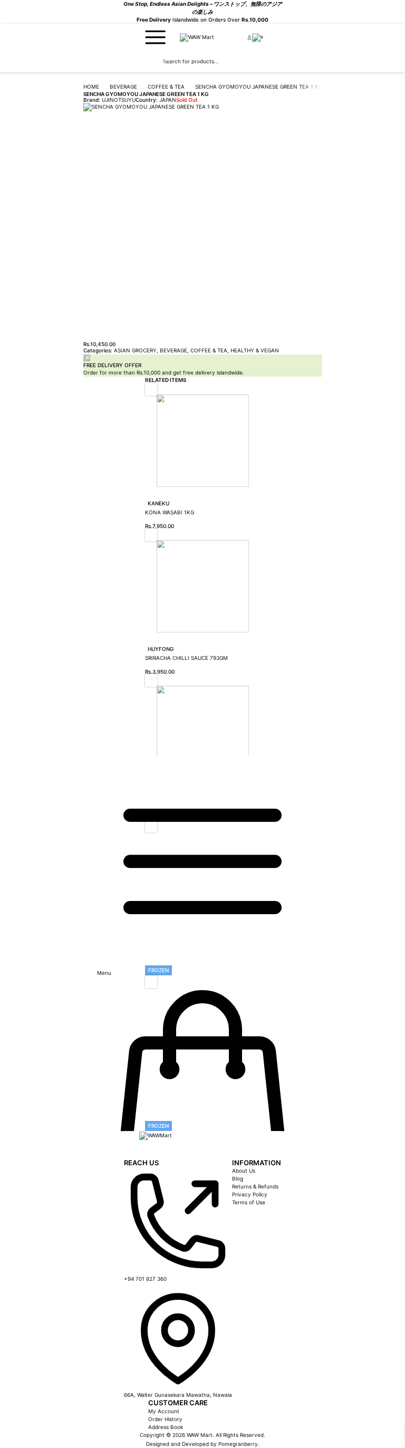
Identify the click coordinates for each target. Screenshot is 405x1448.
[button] (151, 389)
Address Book (165, 1427)
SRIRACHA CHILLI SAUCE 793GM (186, 658)
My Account (163, 1411)
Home (91, 86)
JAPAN (167, 100)
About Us (243, 1170)
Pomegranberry (238, 1444)
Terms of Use (248, 1202)
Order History (165, 1419)
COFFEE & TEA (166, 86)
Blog (237, 1178)
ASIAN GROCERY (135, 350)
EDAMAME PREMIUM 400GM (181, 1104)
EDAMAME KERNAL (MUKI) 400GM (189, 949)
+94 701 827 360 (145, 1279)
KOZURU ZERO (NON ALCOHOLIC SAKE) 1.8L (203, 803)
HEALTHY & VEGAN (254, 350)
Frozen (158, 970)
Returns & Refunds (255, 1186)
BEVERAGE (123, 86)
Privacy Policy (249, 1194)
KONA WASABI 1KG (169, 512)
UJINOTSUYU (119, 100)
